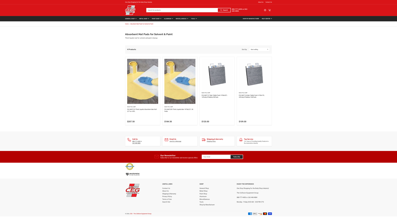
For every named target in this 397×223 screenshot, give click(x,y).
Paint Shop (156, 18)
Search (225, 10)
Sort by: (244, 49)
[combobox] (188, 10)
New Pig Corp (131, 107)
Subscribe (236, 157)
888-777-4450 (136, 141)
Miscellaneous (181, 18)
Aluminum (167, 18)
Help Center (266, 18)
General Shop (130, 18)
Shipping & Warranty (169, 194)
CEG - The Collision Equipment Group (140, 213)
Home (127, 24)
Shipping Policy (211, 141)
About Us (260, 2)
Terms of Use (167, 199)
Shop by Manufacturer (251, 18)
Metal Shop (143, 18)
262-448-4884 (136, 143)
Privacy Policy (167, 196)
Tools (193, 18)
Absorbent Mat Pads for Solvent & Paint (141, 24)
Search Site (166, 202)
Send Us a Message (175, 141)
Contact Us (268, 2)
